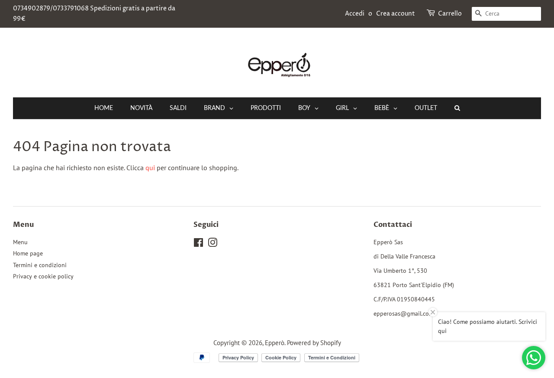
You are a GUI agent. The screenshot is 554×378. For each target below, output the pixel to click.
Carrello (450, 14)
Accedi (354, 14)
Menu (20, 242)
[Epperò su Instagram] (212, 244)
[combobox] (506, 14)
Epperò (274, 342)
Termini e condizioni (40, 265)
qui (150, 167)
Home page (28, 253)
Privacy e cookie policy (43, 276)
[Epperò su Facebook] (198, 244)
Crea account (395, 14)
